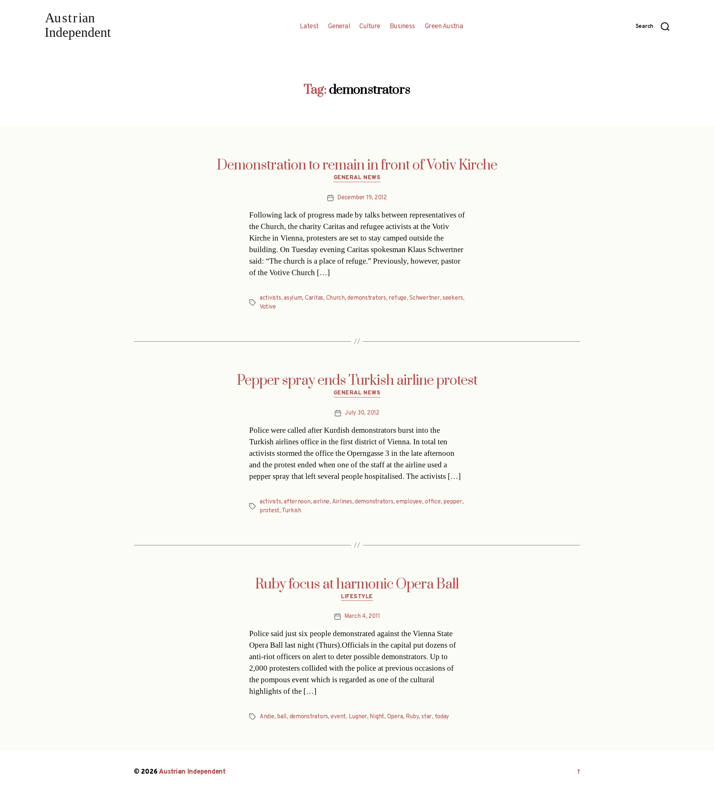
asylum (293, 298)
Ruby (412, 717)
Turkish (291, 511)
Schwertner (424, 298)
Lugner (358, 717)
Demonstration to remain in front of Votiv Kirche (357, 165)
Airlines (342, 502)
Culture (369, 27)
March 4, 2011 (362, 616)
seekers (453, 298)
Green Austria (444, 27)
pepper (452, 502)
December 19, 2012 (361, 198)
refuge (397, 298)
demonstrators (366, 298)
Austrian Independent (192, 772)
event (338, 717)
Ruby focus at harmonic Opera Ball (357, 584)
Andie (267, 717)
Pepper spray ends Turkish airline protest (357, 381)
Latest (309, 27)
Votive (268, 307)
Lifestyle (357, 597)
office (432, 502)
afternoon (297, 502)
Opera (395, 717)
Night (377, 717)
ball (282, 717)
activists (270, 298)
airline (321, 502)
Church (335, 298)
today (442, 717)
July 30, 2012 (362, 413)
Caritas (314, 298)
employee (409, 502)
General (339, 27)
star (426, 717)
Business (402, 27)
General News (357, 178)
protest (269, 511)
